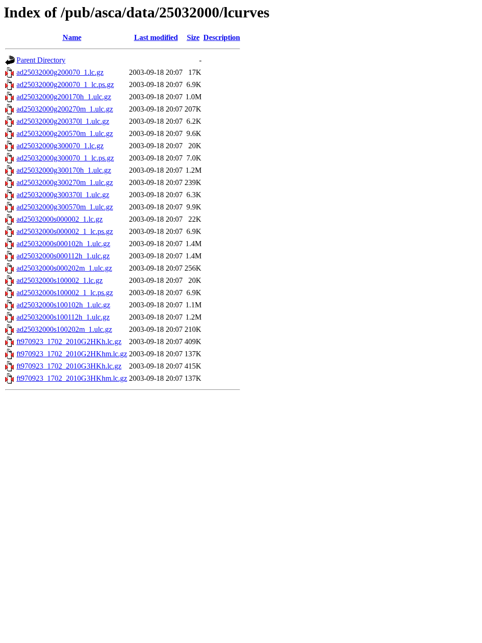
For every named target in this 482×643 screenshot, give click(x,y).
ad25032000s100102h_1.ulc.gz (63, 305)
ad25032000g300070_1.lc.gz (60, 146)
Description (221, 37)
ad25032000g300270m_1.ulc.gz (64, 182)
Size (193, 37)
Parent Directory (40, 60)
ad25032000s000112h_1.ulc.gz (63, 256)
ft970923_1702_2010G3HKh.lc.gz (68, 366)
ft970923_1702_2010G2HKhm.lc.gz (71, 354)
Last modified (156, 37)
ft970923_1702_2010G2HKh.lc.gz (68, 342)
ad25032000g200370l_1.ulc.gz (62, 121)
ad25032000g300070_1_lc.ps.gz (65, 158)
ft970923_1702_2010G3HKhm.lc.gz (71, 378)
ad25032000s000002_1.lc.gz (59, 219)
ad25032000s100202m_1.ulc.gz (64, 329)
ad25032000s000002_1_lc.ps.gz (64, 231)
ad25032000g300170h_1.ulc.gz (63, 170)
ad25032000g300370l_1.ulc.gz (62, 195)
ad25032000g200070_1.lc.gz (60, 72)
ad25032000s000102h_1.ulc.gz (63, 244)
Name (72, 37)
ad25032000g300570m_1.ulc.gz (64, 207)
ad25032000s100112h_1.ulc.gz (63, 317)
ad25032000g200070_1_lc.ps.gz (65, 84)
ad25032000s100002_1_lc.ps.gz (64, 293)
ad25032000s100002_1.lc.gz (59, 280)
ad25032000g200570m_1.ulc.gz (64, 133)
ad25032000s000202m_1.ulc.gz (64, 268)
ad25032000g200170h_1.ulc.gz (63, 97)
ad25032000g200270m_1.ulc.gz (64, 109)
